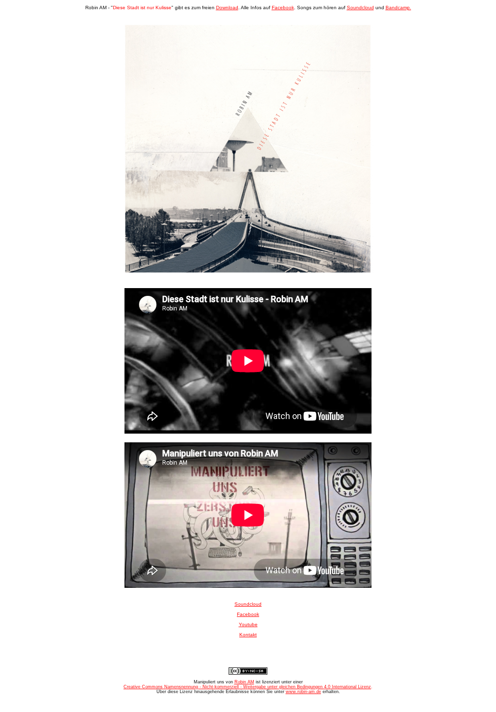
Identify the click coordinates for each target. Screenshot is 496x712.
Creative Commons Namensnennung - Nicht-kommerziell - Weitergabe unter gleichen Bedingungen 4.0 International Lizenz (247, 686)
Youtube (248, 624)
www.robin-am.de (303, 691)
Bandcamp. (398, 7)
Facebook (283, 7)
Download (227, 7)
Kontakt (248, 634)
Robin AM (244, 682)
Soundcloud (360, 7)
